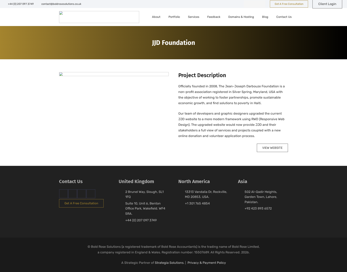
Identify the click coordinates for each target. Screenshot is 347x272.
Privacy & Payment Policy (207, 263)
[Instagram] (254, 4)
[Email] (90, 193)
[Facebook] (247, 4)
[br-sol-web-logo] (99, 17)
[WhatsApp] (261, 4)
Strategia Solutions (169, 263)
